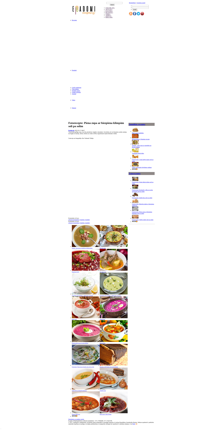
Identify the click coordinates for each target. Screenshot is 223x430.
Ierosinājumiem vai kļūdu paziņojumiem (79, 425)
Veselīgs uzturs (76, 90)
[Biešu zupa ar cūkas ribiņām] (114, 412)
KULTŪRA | (109, 11)
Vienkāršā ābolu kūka (138, 153)
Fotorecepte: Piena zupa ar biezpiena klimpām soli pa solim (142, 212)
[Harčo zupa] (86, 317)
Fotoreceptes (134, 173)
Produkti (74, 70)
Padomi (74, 108)
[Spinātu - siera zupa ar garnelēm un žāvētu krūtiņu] (86, 246)
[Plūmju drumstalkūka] (135, 131)
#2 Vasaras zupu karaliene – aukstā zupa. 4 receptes (110, 295)
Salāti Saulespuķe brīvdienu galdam (142, 167)
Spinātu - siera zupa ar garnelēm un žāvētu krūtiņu (82, 248)
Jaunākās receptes (137, 124)
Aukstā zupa (102, 319)
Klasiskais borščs (75, 272)
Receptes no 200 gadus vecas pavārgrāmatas (109, 367)
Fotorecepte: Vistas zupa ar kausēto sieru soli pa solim (83, 367)
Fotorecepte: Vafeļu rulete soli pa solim (142, 219)
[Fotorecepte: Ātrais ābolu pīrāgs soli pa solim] (135, 180)
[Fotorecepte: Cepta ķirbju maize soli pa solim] (135, 158)
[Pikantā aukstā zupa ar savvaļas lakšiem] (86, 341)
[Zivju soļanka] (114, 341)
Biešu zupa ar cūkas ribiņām (105, 414)
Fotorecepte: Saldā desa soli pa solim (142, 198)
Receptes (74, 20)
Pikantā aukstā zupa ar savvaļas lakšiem (80, 343)
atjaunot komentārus (73, 219)
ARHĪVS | (108, 15)
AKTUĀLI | (108, 9)
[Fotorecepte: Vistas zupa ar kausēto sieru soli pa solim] (86, 365)
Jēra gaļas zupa (103, 272)
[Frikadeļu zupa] (114, 389)
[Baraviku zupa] (114, 246)
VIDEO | (108, 14)
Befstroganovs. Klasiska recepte (141, 139)
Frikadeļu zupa (103, 390)
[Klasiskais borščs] (86, 270)
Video (73, 100)
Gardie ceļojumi (76, 92)
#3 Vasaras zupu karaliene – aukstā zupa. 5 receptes (82, 295)
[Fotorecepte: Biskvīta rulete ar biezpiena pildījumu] (135, 202)
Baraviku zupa (103, 248)
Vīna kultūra (75, 89)
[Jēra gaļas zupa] (114, 270)
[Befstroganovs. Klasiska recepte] (135, 137)
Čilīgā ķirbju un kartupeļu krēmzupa (79, 390)
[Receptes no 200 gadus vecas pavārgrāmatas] (114, 365)
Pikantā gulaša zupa (76, 414)
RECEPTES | (109, 12)
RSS (134, 424)
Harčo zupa (74, 319)
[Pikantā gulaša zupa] (86, 412)
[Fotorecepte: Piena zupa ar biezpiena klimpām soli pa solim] (135, 210)
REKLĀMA (109, 17)
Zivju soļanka (102, 343)
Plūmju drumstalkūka (138, 133)
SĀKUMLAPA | (110, 8)
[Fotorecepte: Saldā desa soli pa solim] (135, 196)
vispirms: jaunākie (85, 219)
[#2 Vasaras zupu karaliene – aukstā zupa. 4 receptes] (114, 294)
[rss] (136, 424)
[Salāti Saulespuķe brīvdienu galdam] (135, 166)
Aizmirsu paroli (141, 3)
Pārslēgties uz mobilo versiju (76, 419)
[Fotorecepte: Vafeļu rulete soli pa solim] (135, 218)
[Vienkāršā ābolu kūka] (135, 152)
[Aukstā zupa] (114, 317)
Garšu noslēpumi (76, 87)
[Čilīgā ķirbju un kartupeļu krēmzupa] (86, 389)
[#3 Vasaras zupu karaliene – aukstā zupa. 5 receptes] (86, 294)
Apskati (74, 94)
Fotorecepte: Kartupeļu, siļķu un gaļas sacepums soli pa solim (142, 190)
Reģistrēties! (132, 3)
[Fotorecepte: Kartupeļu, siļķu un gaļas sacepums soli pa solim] (135, 188)
